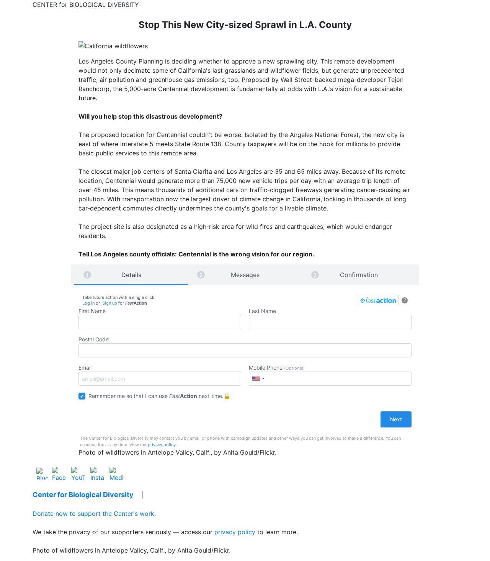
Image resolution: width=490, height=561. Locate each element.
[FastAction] (378, 300)
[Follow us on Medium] (116, 473)
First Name (92, 311)
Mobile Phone (277, 367)
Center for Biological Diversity (83, 495)
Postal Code (93, 339)
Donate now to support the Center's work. (94, 513)
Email (84, 367)
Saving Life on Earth (184, 495)
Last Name (262, 311)
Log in (88, 303)
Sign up (109, 303)
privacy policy (162, 444)
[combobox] (258, 378)
